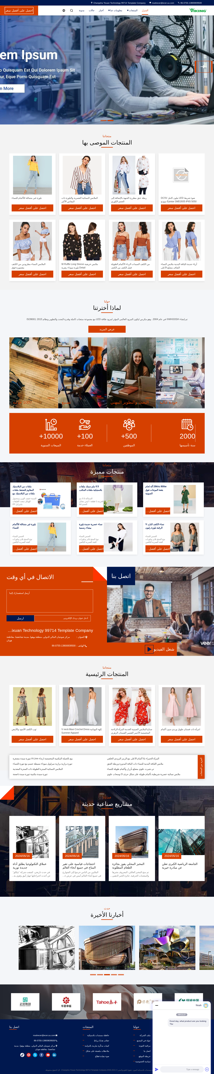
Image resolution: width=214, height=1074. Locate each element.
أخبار (101, 10)
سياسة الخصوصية (143, 1061)
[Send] (156, 1069)
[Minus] (156, 1005)
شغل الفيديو (164, 649)
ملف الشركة (145, 1035)
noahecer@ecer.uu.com (163, 3)
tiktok (22, 1055)
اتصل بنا (147, 1051)
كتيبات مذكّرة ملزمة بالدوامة (97, 1046)
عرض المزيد (107, 329)
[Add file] (207, 1069)
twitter (35, 1055)
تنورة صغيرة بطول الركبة (25, 765)
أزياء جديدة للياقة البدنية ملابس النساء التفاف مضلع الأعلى (135, 765)
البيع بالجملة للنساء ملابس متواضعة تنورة (32, 770)
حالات (91, 10)
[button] (202, 67)
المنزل (145, 10)
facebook (41, 1055)
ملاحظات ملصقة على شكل (97, 1051)
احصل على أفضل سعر (32, 208)
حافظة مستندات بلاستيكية (98, 1035)
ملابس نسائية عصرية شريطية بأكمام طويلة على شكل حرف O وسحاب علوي (143, 759)
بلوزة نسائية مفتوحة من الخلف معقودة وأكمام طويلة (132, 770)
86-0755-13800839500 (191, 3)
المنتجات (133, 10)
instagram (28, 1055)
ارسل (20, 618)
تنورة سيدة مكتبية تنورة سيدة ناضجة (30, 759)
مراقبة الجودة (145, 1046)
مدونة (81, 10)
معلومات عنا (116, 10)
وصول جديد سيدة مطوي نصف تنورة (124, 775)
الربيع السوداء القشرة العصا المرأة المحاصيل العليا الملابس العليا (43, 775)
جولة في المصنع (144, 1040)
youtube (48, 1055)
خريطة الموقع (145, 1056)
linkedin (54, 1055)
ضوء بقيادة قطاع (102, 1056)
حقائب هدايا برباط (101, 1040)
